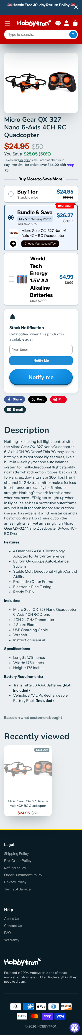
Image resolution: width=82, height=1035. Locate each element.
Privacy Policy (15, 882)
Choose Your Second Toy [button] (40, 243)
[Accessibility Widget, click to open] (74, 1028)
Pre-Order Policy (17, 860)
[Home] (34, 23)
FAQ (7, 933)
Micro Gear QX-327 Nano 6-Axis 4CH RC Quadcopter (28, 781)
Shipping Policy (16, 853)
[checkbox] (41, 279)
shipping (25, 160)
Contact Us (13, 926)
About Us (11, 918)
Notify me (41, 360)
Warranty (11, 940)
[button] (41, 194)
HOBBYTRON (47, 1026)
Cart (75, 23)
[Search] (73, 35)
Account (66, 23)
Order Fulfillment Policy (23, 875)
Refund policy (15, 868)
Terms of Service (17, 889)
